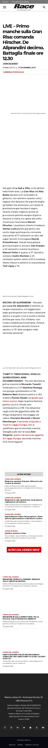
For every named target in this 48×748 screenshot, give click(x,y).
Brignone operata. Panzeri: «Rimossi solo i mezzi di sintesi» (23, 482)
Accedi (5, 2)
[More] (30, 460)
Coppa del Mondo (10, 64)
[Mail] (24, 727)
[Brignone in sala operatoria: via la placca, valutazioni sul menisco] (24, 601)
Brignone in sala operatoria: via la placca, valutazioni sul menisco (23, 501)
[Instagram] (11, 727)
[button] (4, 7)
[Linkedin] (17, 727)
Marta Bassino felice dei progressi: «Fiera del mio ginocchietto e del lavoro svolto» (24, 517)
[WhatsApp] (23, 460)
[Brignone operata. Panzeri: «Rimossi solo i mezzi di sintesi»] (24, 564)
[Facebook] (5, 460)
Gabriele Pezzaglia (13, 72)
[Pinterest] (17, 460)
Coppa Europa (11, 531)
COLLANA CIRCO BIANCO (20, 2)
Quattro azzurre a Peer (15, 533)
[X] (11, 460)
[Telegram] (30, 727)
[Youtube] (43, 727)
